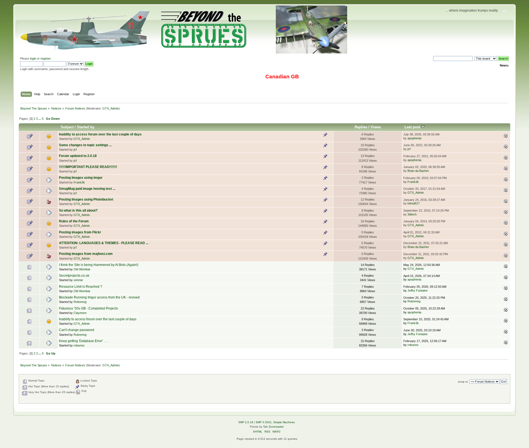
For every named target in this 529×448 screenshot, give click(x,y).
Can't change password (76, 330)
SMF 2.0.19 (245, 422)
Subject (67, 127)
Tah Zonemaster (273, 426)
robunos (79, 345)
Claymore (80, 312)
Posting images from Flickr (80, 232)
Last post (412, 127)
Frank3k (79, 182)
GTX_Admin (110, 108)
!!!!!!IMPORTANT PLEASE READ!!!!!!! (88, 167)
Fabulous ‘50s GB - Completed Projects (88, 308)
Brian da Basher (418, 170)
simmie (78, 280)
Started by (85, 127)
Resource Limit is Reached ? (80, 287)
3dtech (412, 214)
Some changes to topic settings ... (85, 145)
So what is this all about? (78, 210)
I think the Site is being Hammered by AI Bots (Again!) (98, 265)
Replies (361, 127)
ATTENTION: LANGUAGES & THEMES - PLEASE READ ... (103, 243)
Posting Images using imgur (80, 178)
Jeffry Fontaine (417, 290)
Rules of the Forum (74, 221)
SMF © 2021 (264, 422)
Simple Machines (284, 422)
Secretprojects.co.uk (74, 276)
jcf (75, 149)
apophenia (414, 138)
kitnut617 (413, 203)
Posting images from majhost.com (86, 254)
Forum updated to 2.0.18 (78, 156)
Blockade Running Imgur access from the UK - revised (99, 297)
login (33, 58)
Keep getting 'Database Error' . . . (83, 341)
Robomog (80, 301)
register (45, 58)
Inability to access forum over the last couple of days (100, 134)
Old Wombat (82, 269)
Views (376, 127)
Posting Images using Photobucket (86, 199)
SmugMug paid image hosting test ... (87, 189)
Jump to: (463, 381)
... (40, 118)
